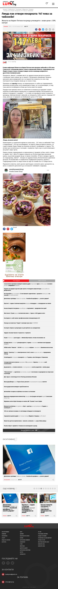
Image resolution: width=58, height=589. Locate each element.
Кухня (21, 538)
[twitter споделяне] (43, 29)
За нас (39, 531)
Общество (25, 9)
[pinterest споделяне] (40, 29)
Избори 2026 (41, 546)
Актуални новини (25, 540)
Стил (21, 544)
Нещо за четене (6, 540)
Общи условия (42, 536)
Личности (22, 554)
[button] (34, 488)
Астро (21, 552)
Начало (5, 9)
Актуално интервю (25, 550)
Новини (31, 9)
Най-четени (42, 281)
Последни (16, 281)
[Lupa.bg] (5, 63)
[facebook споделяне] (36, 29)
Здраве (22, 533)
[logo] (9, 4)
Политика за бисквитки (45, 538)
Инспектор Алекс (25, 536)
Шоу (21, 531)
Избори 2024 (41, 544)
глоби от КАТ (41, 540)
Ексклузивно (7, 479)
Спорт (3, 538)
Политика (18, 9)
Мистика (22, 546)
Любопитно (11, 9)
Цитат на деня (23, 548)
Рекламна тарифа (43, 533)
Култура (4, 542)
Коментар (22, 542)
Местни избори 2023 (43, 542)
